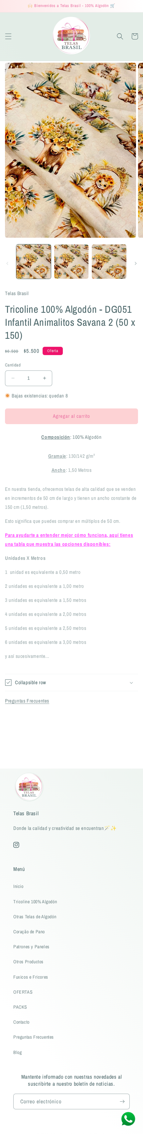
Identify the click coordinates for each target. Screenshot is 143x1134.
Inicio (18, 886)
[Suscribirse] (122, 1101)
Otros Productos (28, 962)
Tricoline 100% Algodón (35, 902)
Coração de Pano (29, 932)
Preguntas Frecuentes (27, 700)
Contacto (21, 1022)
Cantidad (13, 365)
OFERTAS (23, 992)
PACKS (20, 1007)
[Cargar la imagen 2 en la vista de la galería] (71, 261)
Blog (17, 1052)
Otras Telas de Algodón (34, 917)
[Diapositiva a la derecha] (135, 263)
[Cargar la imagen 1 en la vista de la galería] (33, 261)
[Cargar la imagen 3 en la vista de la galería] (109, 261)
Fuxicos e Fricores (30, 977)
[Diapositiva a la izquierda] (7, 263)
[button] (8, 36)
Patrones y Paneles (31, 947)
